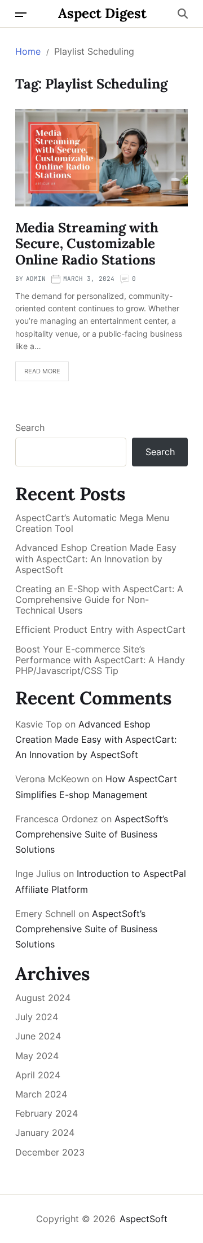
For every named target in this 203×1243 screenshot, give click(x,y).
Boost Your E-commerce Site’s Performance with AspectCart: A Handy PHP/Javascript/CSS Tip (100, 660)
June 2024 (38, 1036)
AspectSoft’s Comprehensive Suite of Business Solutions (91, 834)
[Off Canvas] (21, 14)
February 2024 (46, 1113)
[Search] (183, 13)
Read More (42, 371)
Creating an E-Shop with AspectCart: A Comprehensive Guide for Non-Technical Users (99, 600)
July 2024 (36, 1016)
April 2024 (37, 1075)
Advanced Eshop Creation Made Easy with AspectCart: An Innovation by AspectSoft (95, 559)
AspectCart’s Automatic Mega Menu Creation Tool (92, 523)
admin (36, 279)
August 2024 (42, 997)
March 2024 (41, 1094)
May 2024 (37, 1055)
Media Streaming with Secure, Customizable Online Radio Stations (86, 244)
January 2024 (44, 1132)
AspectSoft (143, 1218)
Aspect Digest (102, 13)
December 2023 (50, 1152)
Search (30, 427)
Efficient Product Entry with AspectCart (100, 629)
